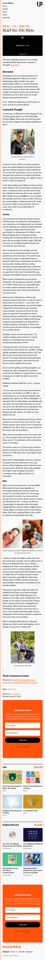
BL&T (21, 26)
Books (5, 12)
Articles (5, 9)
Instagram (29, 952)
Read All (38, 767)
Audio (5, 15)
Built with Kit (22, 747)
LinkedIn (21, 952)
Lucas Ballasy (8, 3)
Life (14, 26)
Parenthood (11, 689)
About (5, 6)
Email (13, 952)
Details (37, 719)
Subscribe (6, 18)
